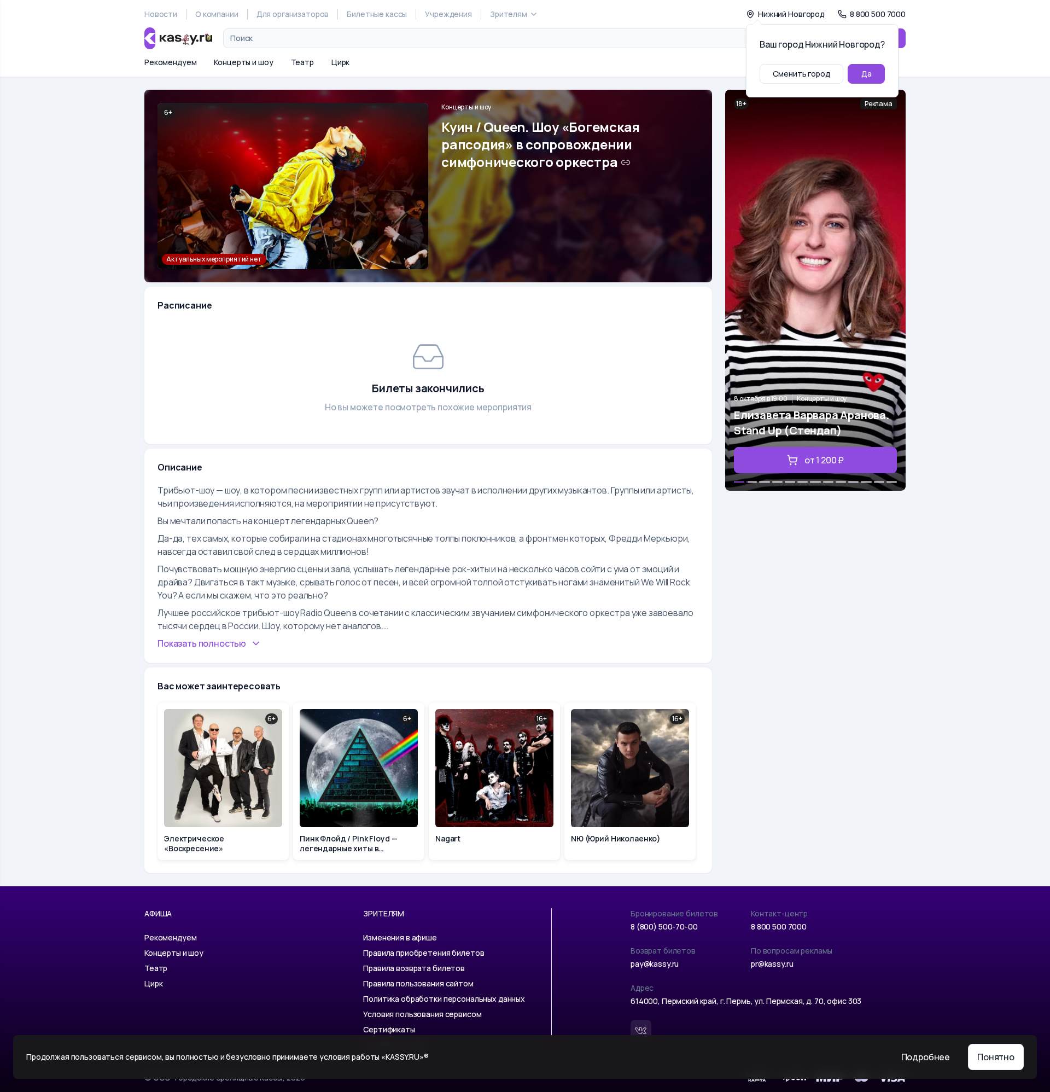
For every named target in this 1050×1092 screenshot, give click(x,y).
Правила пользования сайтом (418, 983)
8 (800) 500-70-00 (664, 926)
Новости (160, 14)
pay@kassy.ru (655, 964)
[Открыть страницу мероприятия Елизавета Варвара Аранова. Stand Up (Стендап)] (815, 290)
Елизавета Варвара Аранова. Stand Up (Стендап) (811, 423)
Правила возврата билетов (414, 968)
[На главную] (178, 38)
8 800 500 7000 (779, 926)
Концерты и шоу (243, 62)
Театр (302, 62)
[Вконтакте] (641, 1030)
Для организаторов (292, 14)
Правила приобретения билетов (423, 953)
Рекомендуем (170, 62)
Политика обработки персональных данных (444, 999)
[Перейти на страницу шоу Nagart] (494, 781)
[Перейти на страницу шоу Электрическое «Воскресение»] (223, 781)
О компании (216, 14)
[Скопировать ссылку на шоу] (626, 162)
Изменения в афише (400, 937)
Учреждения (448, 14)
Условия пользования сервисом (422, 1014)
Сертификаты (389, 1029)
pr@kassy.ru (772, 964)
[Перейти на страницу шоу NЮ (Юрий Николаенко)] (630, 781)
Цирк (340, 62)
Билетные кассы (377, 14)
